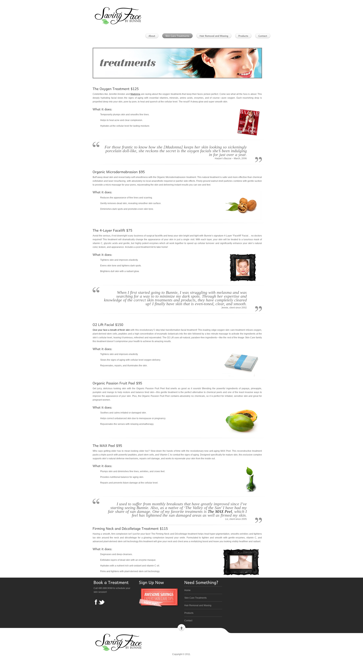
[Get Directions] (264, 35)
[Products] (244, 35)
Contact (188, 620)
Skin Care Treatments (195, 598)
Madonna (135, 94)
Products (188, 613)
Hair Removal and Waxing (197, 605)
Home (187, 590)
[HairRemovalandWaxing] (215, 35)
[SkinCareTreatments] (178, 35)
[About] (153, 35)
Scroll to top (181, 628)
